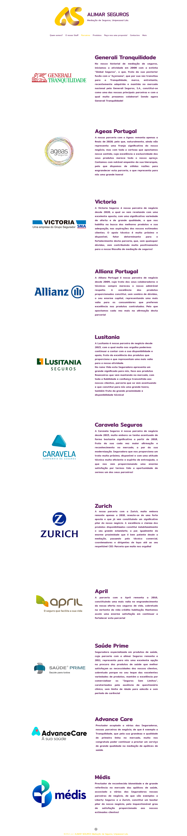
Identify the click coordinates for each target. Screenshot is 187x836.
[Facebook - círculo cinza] (96, 829)
